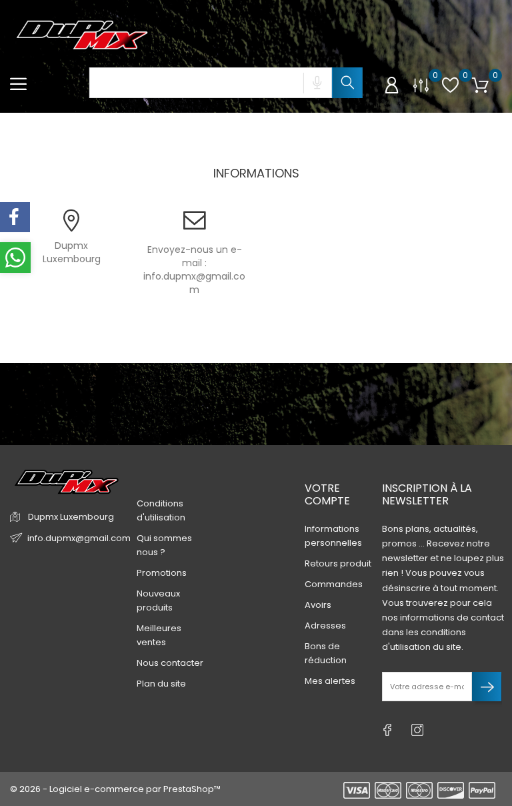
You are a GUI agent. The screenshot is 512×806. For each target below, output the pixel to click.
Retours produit (338, 563)
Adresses (325, 625)
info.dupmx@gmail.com (194, 283)
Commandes (334, 584)
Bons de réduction (326, 653)
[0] (421, 85)
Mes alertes (330, 681)
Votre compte (327, 494)
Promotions (162, 572)
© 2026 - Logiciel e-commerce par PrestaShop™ (115, 789)
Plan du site (161, 683)
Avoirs (318, 604)
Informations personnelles (333, 535)
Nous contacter (170, 663)
